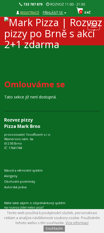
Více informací (76, 222)
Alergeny (10, 176)
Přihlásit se (53, 12)
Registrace (29, 12)
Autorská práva (15, 187)
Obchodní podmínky (19, 181)
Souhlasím (54, 228)
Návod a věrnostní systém (23, 170)
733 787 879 (32, 4)
